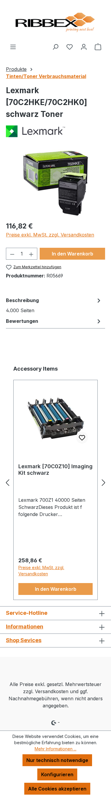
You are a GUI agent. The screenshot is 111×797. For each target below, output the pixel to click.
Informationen (24, 626)
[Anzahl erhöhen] (31, 254)
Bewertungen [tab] (22, 321)
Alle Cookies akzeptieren (57, 789)
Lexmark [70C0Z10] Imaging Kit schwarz (55, 469)
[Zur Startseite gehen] (55, 21)
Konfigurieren (57, 774)
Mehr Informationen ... (55, 748)
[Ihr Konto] (84, 47)
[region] (55, 183)
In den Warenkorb (72, 254)
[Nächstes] (103, 482)
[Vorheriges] (7, 482)
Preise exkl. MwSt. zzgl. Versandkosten (50, 235)
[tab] (54, 305)
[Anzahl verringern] (12, 254)
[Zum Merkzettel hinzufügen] (82, 438)
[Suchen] (55, 47)
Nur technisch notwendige (57, 760)
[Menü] (13, 47)
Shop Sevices (23, 640)
